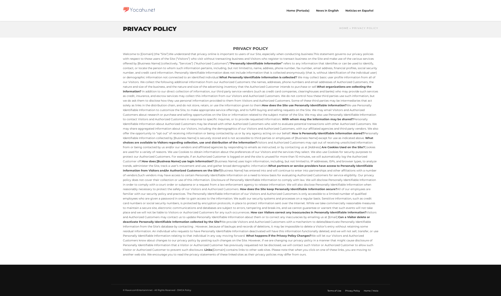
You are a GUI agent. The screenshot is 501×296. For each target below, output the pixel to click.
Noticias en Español (359, 10)
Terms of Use (334, 290)
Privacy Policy (352, 290)
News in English (327, 10)
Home (344, 28)
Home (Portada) (298, 10)
